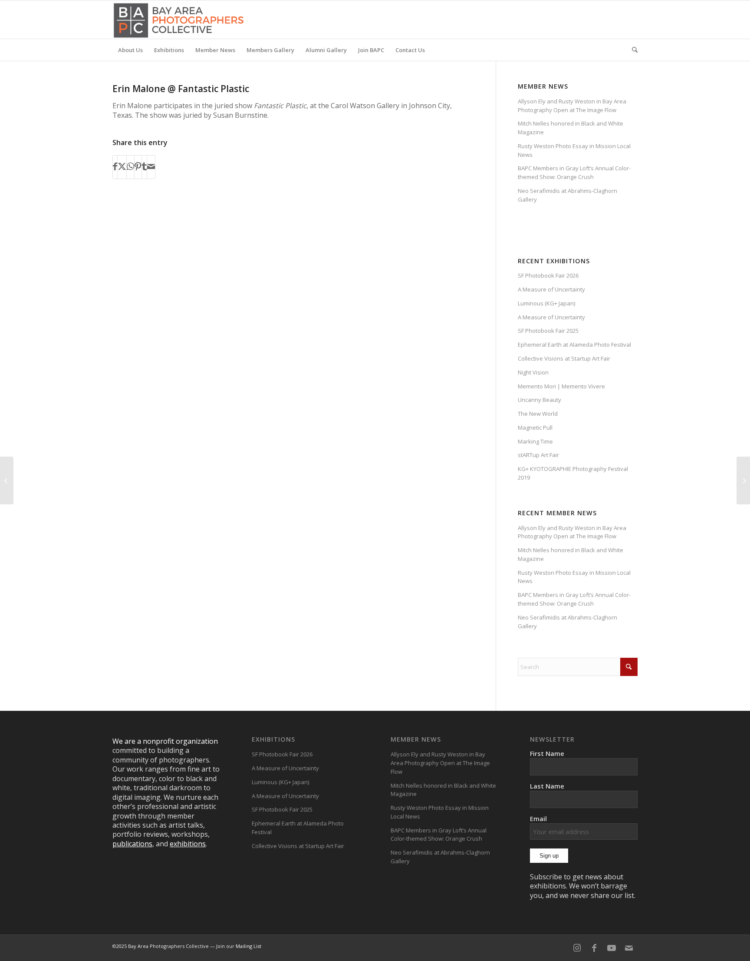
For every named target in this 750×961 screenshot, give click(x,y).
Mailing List (248, 946)
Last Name (547, 786)
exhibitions (188, 843)
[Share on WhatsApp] (130, 167)
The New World (538, 414)
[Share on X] (122, 167)
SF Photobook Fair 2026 (548, 275)
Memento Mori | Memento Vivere (561, 386)
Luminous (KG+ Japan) (546, 303)
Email (538, 818)
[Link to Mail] (629, 948)
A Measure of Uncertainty (551, 289)
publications (132, 843)
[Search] (632, 50)
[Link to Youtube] (611, 948)
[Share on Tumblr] (144, 167)
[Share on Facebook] (115, 167)
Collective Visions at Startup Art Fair (564, 358)
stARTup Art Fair (538, 455)
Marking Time (535, 441)
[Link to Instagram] (577, 948)
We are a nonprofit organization (165, 741)
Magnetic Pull (535, 427)
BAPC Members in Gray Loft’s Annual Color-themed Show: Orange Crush (574, 172)
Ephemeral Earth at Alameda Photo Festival (574, 344)
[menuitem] (130, 50)
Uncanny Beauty (539, 400)
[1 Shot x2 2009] (6, 480)
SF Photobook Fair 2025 (548, 331)
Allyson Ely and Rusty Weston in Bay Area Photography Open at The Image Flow (572, 105)
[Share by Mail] (151, 167)
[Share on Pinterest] (138, 167)
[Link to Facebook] (594, 948)
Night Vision (533, 372)
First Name (547, 753)
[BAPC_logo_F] (178, 19)
